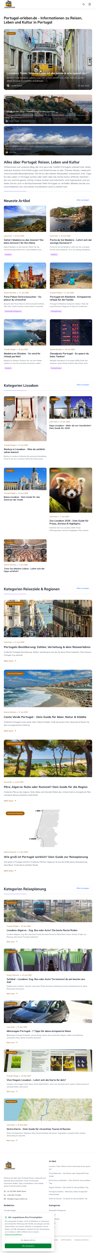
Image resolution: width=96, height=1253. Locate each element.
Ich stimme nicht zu (28, 1240)
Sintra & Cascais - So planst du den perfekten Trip (68, 1199)
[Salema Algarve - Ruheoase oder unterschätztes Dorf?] (48, 140)
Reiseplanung (56, 311)
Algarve (9, 129)
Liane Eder (8, 236)
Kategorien (54, 1205)
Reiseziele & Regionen (13, 311)
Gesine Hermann (10, 293)
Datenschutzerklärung (13, 1234)
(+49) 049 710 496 (14, 1195)
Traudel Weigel (56, 293)
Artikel (52, 1161)
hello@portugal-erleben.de (17, 1199)
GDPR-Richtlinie (66, 1240)
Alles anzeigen (82, 200)
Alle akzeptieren (28, 1246)
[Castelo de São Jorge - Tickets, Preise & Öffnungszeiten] (48, 109)
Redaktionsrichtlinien (81, 1240)
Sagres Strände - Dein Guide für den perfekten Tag (68, 1187)
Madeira (8, 254)
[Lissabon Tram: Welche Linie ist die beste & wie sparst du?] (48, 59)
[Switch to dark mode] (84, 4)
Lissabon (11, 33)
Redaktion (9, 1205)
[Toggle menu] (89, 4)
